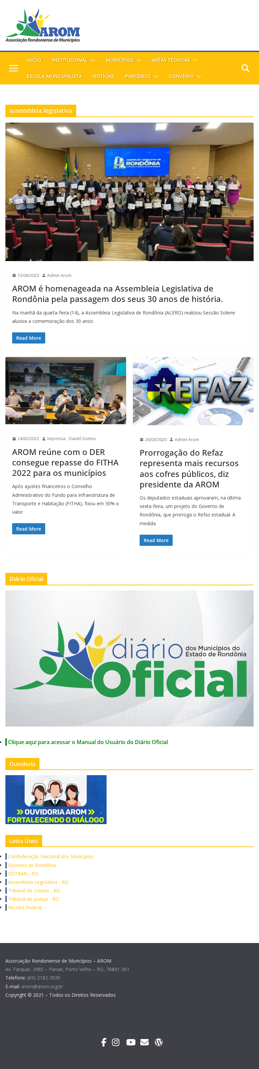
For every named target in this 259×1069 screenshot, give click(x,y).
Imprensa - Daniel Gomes (71, 438)
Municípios (120, 60)
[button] (91, 60)
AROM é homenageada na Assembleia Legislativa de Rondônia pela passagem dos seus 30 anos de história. (117, 293)
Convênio (181, 76)
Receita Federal (24, 907)
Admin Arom (59, 275)
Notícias (103, 76)
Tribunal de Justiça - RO (33, 899)
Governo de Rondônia (31, 865)
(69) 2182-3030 (44, 977)
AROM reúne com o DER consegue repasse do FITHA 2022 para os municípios (65, 462)
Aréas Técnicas (171, 60)
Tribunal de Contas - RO (33, 890)
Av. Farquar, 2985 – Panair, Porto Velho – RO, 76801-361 (67, 969)
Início (34, 60)
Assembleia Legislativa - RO (37, 882)
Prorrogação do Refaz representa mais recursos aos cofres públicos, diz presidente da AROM (189, 468)
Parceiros (138, 76)
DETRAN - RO (22, 873)
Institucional (70, 60)
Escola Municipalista (54, 76)
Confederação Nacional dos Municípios (50, 856)
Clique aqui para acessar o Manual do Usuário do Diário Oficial (88, 742)
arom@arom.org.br (42, 986)
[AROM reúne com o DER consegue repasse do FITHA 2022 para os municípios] (65, 390)
